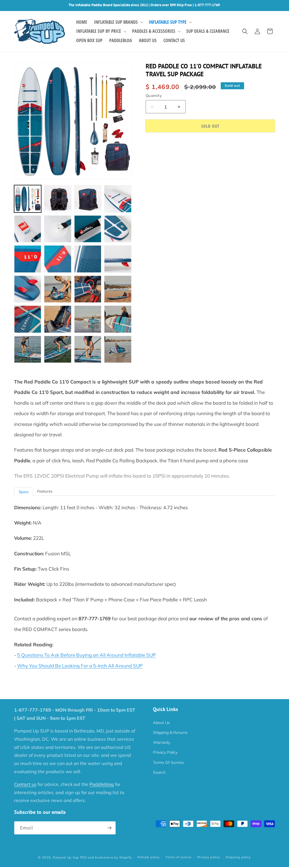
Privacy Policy (165, 752)
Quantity (154, 95)
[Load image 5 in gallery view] (27, 228)
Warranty (161, 742)
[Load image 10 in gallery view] (57, 258)
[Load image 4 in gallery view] (117, 198)
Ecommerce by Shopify (113, 857)
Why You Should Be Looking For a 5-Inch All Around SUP (80, 666)
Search (159, 772)
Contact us (25, 784)
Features (44, 491)
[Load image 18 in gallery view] (57, 319)
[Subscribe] (109, 828)
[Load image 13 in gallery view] (27, 289)
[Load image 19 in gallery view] (87, 319)
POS (83, 857)
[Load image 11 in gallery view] (87, 258)
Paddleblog (101, 784)
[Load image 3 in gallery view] (87, 198)
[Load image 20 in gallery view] (117, 319)
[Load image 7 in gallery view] (87, 228)
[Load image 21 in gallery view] (27, 349)
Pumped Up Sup (66, 857)
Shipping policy (238, 857)
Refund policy (148, 857)
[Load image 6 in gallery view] (57, 228)
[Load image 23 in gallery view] (87, 349)
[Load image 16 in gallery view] (117, 289)
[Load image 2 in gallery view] (57, 198)
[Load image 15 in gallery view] (87, 289)
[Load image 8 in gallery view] (117, 228)
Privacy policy (208, 857)
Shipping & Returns (170, 732)
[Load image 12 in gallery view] (117, 258)
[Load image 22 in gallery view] (57, 349)
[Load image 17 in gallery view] (27, 319)
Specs (24, 491)
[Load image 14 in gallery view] (57, 289)
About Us (161, 722)
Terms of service (178, 857)
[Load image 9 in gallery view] (27, 258)
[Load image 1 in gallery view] (27, 198)
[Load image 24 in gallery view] (117, 349)
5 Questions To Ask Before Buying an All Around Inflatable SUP (86, 655)
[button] (118, 22)
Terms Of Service (168, 762)
